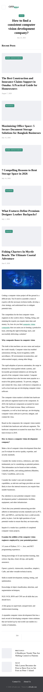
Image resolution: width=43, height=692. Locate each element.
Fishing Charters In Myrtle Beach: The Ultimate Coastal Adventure (19, 255)
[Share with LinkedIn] (33, 635)
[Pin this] (36, 635)
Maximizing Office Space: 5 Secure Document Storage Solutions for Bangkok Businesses (21, 129)
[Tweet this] (28, 635)
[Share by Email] (25, 638)
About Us (27, 682)
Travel (9, 231)
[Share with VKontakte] (39, 635)
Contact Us (16, 682)
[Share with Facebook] (25, 635)
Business (9, 105)
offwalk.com (32, 687)
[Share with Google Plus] (31, 635)
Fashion (9, 190)
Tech (22, 15)
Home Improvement (14, 58)
